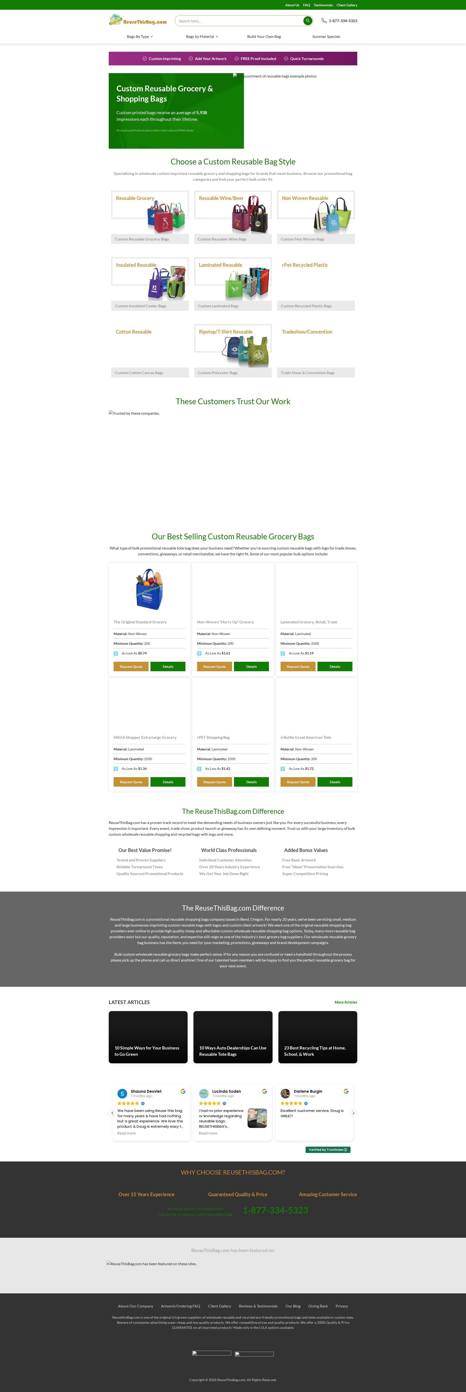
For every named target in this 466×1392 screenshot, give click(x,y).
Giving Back (318, 1306)
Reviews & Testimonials (258, 1306)
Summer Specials (326, 36)
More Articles (346, 1002)
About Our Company (135, 1306)
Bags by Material (200, 36)
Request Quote (131, 666)
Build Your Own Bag (264, 36)
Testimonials (323, 5)
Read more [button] (126, 1133)
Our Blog (292, 1306)
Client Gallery (347, 5)
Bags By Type (138, 36)
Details (168, 666)
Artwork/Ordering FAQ (180, 1306)
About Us (292, 5)
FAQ (306, 5)
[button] (353, 1113)
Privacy (342, 1306)
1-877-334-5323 (343, 20)
